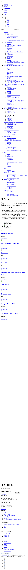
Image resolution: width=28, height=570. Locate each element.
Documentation (7, 160)
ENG (8, 20)
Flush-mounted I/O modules (13, 95)
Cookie (5, 544)
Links (8, 164)
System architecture (11, 124)
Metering (9, 96)
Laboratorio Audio (11, 112)
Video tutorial (10, 64)
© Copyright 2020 (5, 555)
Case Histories (7, 148)
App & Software (10, 107)
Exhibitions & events (11, 186)
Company (6, 4)
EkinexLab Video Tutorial (13, 178)
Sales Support (10, 180)
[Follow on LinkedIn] (4, 562)
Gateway (9, 92)
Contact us (6, 179)
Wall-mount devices (8, 65)
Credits (5, 547)
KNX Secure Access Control (9, 313)
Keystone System (6, 294)
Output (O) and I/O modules (13, 97)
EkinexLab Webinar (11, 174)
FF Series (9, 74)
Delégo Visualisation (8, 52)
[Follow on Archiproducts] (4, 566)
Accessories (9, 77)
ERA (8, 68)
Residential (9, 143)
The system (9, 57)
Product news (10, 187)
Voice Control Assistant (12, 61)
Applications (7, 8)
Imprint (5, 541)
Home (8, 53)
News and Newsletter (9, 184)
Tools (5, 9)
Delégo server (10, 54)
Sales (5, 168)
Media (5, 12)
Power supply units (11, 88)
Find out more (4, 238)
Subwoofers (9, 120)
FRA (8, 22)
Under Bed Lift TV (11, 132)
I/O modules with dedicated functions (15, 100)
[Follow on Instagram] (4, 563)
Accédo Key (10, 127)
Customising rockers (11, 80)
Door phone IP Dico (8, 101)
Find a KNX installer (9, 549)
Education (9, 38)
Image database (10, 192)
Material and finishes (11, 78)
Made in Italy (10, 34)
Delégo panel (10, 56)
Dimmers (9, 91)
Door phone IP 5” (11, 104)
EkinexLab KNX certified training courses (17, 175)
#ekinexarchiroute (11, 171)
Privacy (4, 494)
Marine (8, 146)
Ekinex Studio (10, 156)
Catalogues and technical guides (14, 162)
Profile (8, 33)
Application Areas (8, 140)
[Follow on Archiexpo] (4, 568)
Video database (10, 194)
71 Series (9, 73)
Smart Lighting (10, 139)
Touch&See (4, 253)
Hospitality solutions (8, 122)
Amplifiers (9, 118)
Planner (8, 154)
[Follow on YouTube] (4, 565)
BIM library (9, 158)
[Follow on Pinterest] (4, 560)
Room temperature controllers (10, 243)
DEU (8, 21)
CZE (8, 25)
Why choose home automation (14, 45)
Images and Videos (8, 190)
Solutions (6, 6)
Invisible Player (10, 111)
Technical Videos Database (13, 83)
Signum (8, 70)
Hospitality (9, 144)
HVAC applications (11, 138)
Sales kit (9, 170)
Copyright (6, 545)
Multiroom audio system (9, 108)
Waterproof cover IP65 (8, 304)
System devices (10, 89)
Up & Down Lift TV (12, 134)
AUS (8, 24)
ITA (8, 18)
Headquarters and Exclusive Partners (15, 40)
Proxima (9, 69)
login (5, 14)
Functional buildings (11, 147)
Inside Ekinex (10, 191)
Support (5, 10)
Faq (7, 163)
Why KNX (9, 48)
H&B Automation (8, 5)
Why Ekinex (10, 46)
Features (9, 44)
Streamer (9, 119)
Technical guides (7, 136)
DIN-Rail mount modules (10, 84)
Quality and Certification (12, 36)
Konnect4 (9, 93)
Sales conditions (7, 543)
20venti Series (10, 72)
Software (9, 60)
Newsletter (9, 188)
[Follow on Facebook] (4, 559)
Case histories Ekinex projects (14, 150)
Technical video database (12, 195)
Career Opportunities (11, 37)
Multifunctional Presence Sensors (14, 76)
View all (9, 66)
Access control (10, 128)
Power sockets (5, 284)
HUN (8, 26)
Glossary (9, 166)
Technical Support (11, 182)
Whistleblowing (7, 551)
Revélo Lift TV (7, 130)
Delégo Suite (10, 126)
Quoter (8, 155)
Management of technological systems (15, 62)
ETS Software (10, 159)
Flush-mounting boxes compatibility (15, 81)
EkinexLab (6, 172)
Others (8, 114)
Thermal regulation (11, 99)
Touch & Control (6, 263)
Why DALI (9, 49)
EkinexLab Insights (11, 176)
